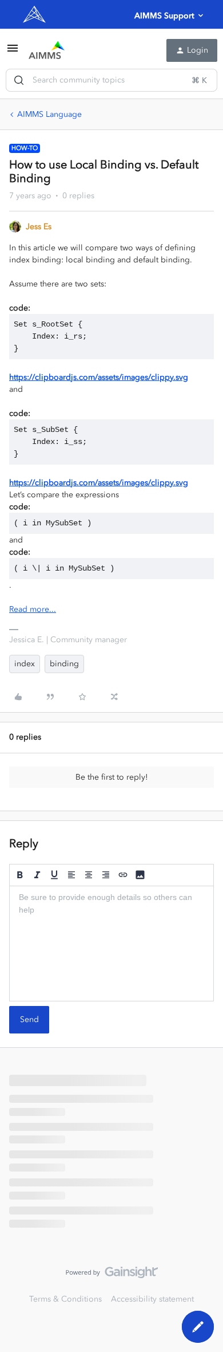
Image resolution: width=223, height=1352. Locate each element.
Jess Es (38, 226)
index (24, 664)
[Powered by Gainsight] (112, 1275)
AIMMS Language (49, 114)
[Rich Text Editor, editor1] (111, 943)
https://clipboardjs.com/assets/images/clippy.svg (98, 377)
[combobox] (111, 80)
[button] (12, 52)
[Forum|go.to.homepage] (47, 50)
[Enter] (19, 80)
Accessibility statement (152, 1299)
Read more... (32, 609)
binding (64, 664)
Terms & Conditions (65, 1299)
